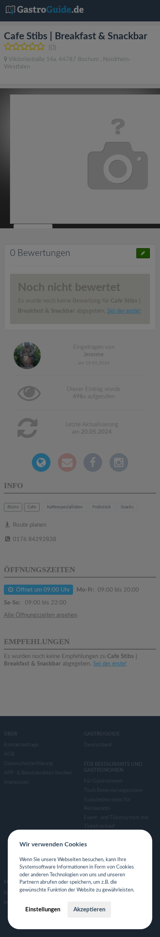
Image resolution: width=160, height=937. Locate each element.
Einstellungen (42, 909)
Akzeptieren (89, 909)
